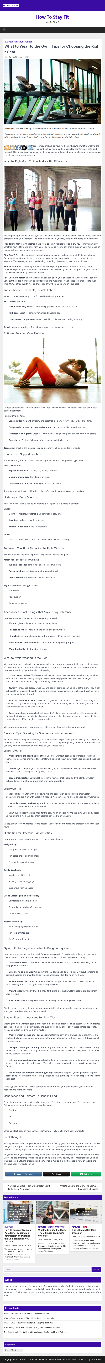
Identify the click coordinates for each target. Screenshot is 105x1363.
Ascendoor (71, 1359)
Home (84, 1227)
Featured (8, 42)
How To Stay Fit (52, 17)
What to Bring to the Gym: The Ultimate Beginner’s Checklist (52, 1233)
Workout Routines (23, 42)
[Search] (100, 30)
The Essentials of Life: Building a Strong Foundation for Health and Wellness (35, 1332)
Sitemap (43, 1359)
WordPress (96, 1359)
